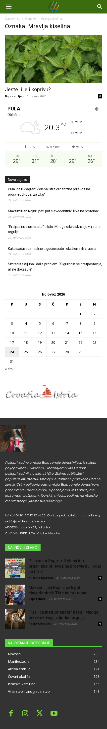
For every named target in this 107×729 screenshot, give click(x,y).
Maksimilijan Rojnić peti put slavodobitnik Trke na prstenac (53, 211)
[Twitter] (40, 714)
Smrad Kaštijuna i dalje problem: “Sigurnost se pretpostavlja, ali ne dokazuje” (55, 266)
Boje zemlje (13, 96)
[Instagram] (25, 714)
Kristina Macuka (41, 577)
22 (80, 342)
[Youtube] (54, 714)
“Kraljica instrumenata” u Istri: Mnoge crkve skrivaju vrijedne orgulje (54, 229)
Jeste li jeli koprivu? (28, 89)
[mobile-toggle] (8, 6)
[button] (100, 6)
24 (12, 352)
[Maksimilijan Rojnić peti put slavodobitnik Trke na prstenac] (15, 595)
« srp (9, 368)
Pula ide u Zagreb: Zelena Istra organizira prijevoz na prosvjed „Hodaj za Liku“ (49, 191)
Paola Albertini (40, 623)
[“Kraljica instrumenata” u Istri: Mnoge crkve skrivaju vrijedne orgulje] (15, 619)
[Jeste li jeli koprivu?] (53, 59)
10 (12, 333)
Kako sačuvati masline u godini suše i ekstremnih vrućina (52, 249)
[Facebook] (11, 714)
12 (40, 333)
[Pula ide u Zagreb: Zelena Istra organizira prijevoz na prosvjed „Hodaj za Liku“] (15, 568)
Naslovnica (12, 18)
